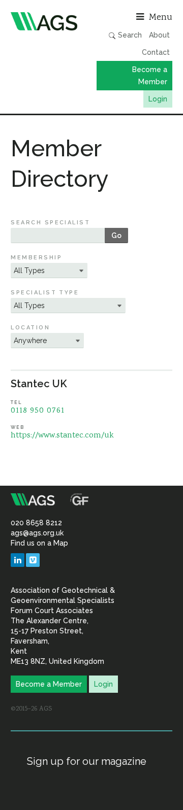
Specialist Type (45, 292)
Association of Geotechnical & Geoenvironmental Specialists (48, 21)
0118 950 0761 (38, 411)
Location (30, 327)
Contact (156, 52)
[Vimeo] (33, 560)
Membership (36, 257)
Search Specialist (50, 222)
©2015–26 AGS (31, 709)
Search (129, 35)
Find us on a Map (39, 543)
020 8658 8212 (36, 523)
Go (116, 235)
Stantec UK (39, 384)
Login (157, 99)
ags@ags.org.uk (37, 533)
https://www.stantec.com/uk (62, 436)
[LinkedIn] (17, 560)
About (159, 35)
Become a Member (149, 75)
